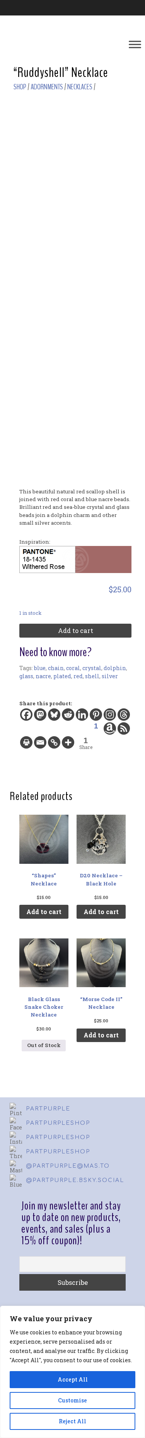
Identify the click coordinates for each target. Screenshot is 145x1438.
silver (110, 676)
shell (92, 676)
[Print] (26, 742)
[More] (68, 742)
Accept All (73, 1379)
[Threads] (124, 714)
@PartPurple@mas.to (68, 1166)
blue (40, 668)
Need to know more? (55, 652)
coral (73, 668)
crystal (91, 668)
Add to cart (75, 630)
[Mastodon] (40, 714)
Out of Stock (44, 1045)
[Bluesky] (54, 714)
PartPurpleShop (58, 1123)
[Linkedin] (82, 714)
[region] (72, 1372)
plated (62, 676)
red (78, 676)
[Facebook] (26, 714)
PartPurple (48, 1109)
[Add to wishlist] (124, 112)
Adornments (47, 87)
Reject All (72, 1421)
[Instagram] (110, 714)
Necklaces (79, 87)
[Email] (40, 742)
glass (26, 676)
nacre (43, 676)
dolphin (115, 668)
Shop (20, 87)
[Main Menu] (135, 44)
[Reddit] (68, 714)
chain (56, 668)
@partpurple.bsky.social (75, 1180)
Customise (72, 1400)
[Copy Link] (54, 742)
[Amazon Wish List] (110, 728)
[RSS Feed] (124, 728)
